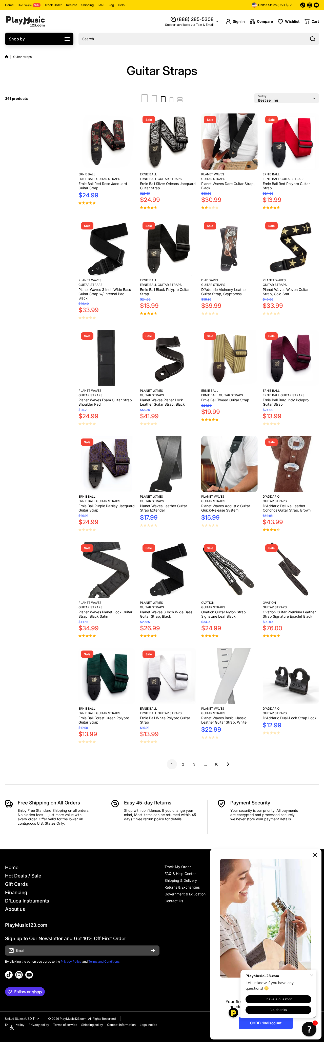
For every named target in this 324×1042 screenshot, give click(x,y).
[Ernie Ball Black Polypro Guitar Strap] (168, 248)
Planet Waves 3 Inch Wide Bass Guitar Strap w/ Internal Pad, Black (104, 293)
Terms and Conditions (103, 961)
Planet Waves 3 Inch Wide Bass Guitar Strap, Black (166, 614)
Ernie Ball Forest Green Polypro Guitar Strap (103, 720)
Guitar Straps (213, 179)
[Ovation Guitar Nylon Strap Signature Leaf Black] (229, 570)
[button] (312, 21)
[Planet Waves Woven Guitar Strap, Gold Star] (291, 248)
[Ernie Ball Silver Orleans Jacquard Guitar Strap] (168, 141)
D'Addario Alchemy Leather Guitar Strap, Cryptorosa (224, 291)
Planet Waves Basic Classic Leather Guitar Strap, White (224, 720)
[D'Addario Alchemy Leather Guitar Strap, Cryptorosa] (229, 248)
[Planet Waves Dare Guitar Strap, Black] (229, 141)
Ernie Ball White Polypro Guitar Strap (165, 720)
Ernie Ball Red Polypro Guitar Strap (286, 185)
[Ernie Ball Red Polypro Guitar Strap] (291, 141)
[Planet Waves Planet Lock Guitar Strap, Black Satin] (106, 570)
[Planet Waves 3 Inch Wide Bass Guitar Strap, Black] (168, 570)
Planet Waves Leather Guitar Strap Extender (163, 508)
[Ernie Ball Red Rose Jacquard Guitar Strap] (106, 141)
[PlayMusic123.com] (25, 21)
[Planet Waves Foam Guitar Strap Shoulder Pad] (106, 358)
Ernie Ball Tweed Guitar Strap (225, 400)
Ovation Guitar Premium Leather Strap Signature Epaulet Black (289, 614)
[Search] (312, 39)
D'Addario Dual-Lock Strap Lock (289, 718)
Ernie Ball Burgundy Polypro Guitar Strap (286, 402)
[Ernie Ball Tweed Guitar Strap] (229, 358)
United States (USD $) (20, 1019)
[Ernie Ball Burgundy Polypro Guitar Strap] (291, 358)
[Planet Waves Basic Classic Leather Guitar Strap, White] (229, 676)
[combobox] (198, 39)
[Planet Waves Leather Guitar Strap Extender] (168, 464)
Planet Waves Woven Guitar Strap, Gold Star (286, 291)
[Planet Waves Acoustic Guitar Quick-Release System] (229, 464)
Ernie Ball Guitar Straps (99, 179)
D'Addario (209, 280)
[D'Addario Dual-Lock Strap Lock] (291, 676)
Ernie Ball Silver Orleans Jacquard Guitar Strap (168, 185)
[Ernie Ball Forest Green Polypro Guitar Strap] (106, 676)
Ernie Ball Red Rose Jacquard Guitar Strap (102, 185)
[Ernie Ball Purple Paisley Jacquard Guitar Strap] (106, 464)
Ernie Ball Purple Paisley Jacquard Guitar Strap (106, 508)
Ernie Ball (86, 174)
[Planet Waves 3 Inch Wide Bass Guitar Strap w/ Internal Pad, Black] (106, 248)
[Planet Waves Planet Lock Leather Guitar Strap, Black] (168, 358)
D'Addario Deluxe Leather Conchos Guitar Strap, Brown (287, 508)
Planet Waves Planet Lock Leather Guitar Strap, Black (162, 402)
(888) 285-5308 (195, 19)
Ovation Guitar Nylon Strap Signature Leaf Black (223, 614)
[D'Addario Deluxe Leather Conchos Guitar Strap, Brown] (291, 464)
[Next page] (226, 764)
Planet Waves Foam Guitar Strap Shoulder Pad (105, 402)
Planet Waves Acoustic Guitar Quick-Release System (225, 508)
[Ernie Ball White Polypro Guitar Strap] (168, 676)
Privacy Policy (71, 961)
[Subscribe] (153, 950)
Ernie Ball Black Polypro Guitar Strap (165, 291)
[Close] (315, 855)
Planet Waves (212, 174)
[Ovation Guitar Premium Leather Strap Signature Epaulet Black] (291, 570)
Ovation (207, 603)
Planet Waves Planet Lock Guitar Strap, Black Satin (105, 614)
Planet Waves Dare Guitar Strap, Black (228, 185)
